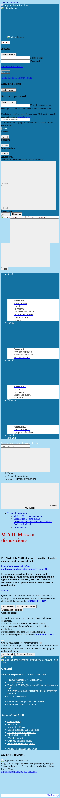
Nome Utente (36, 57)
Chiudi (5, 137)
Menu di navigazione (41, 506)
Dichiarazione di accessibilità (21, 732)
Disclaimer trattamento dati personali (19, 771)
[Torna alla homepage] (30, 217)
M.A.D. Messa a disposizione (28, 516)
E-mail (33, 105)
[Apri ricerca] (34, 230)
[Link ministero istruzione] (14, 5)
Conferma (16, 214)
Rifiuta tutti (26, 606)
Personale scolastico (17, 476)
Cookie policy (14, 721)
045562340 (17, 682)
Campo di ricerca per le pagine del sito (19, 443)
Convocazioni (20, 527)
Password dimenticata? (12, 66)
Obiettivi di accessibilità (18, 735)
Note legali (12, 724)
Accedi (5, 42)
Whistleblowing (15, 738)
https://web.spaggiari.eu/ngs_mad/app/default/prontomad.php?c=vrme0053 (25, 567)
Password (35, 61)
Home (10, 473)
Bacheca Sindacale (23, 524)
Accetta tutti (12, 610)
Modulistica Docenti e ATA (27, 518)
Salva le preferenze (25, 654)
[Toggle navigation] (25, 255)
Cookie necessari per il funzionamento (20, 643)
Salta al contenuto (9, 2)
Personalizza (8, 606)
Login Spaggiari (24, 117)
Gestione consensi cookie (19, 740)
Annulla (5, 214)
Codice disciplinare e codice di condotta (33, 521)
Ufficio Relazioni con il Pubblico (23, 729)
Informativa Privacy (17, 727)
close (4, 269)
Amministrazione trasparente (21, 743)
